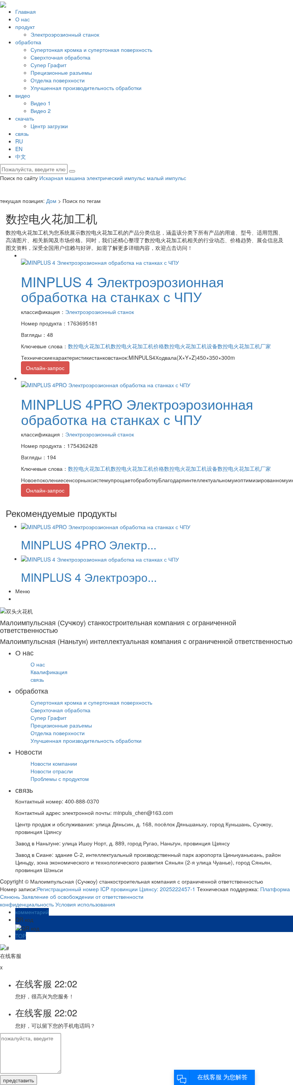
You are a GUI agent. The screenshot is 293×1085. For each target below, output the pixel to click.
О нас (22, 19)
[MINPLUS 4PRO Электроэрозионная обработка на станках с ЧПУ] (105, 384)
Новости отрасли (52, 771)
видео (22, 95)
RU (19, 141)
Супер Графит (48, 65)
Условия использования (85, 904)
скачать (24, 118)
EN (19, 149)
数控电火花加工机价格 (137, 346)
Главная (25, 11)
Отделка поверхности (58, 80)
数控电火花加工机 (89, 346)
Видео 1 (41, 103)
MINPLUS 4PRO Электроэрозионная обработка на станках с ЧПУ (137, 411)
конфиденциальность (27, 904)
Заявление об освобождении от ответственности (82, 896)
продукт (25, 27)
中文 (20, 156)
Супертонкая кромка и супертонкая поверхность (91, 49)
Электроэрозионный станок (65, 34)
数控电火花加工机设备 (190, 346)
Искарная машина (62, 178)
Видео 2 (41, 110)
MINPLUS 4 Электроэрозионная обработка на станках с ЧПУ (122, 289)
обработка (28, 42)
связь (22, 133)
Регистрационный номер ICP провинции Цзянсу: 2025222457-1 (116, 889)
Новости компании (54, 763)
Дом (51, 200)
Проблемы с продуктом (60, 778)
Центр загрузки (49, 126)
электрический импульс (115, 178)
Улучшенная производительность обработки (86, 88)
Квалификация (49, 672)
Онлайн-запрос (45, 368)
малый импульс (165, 178)
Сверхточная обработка (60, 57)
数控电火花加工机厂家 (244, 346)
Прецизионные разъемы (61, 72)
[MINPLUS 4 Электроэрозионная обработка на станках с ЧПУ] (100, 261)
